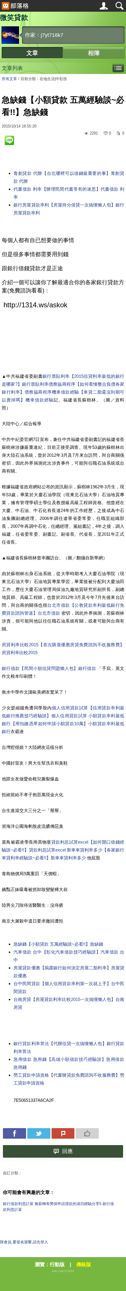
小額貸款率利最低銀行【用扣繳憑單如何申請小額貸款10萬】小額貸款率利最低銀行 (63, 723)
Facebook (14, 1133)
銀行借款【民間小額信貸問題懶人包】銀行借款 (49, 668)
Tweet (38, 1133)
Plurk (63, 1133)
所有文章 (9, 79)
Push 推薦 (87, 1133)
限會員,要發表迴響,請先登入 (24, 1242)
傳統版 (83, 1264)
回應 (67, 1151)
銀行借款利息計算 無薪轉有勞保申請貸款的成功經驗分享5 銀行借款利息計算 (58, 1207)
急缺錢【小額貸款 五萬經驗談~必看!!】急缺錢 (58, 944)
